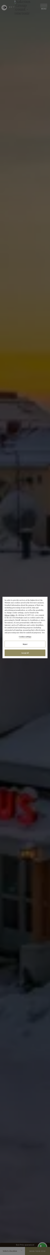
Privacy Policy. (10, 615)
